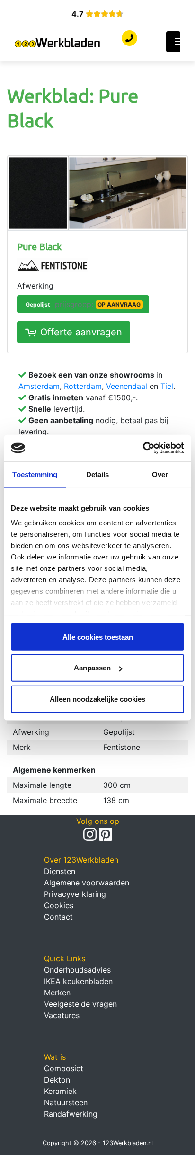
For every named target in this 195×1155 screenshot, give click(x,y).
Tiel (166, 386)
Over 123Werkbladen (81, 860)
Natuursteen (66, 1102)
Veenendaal (126, 386)
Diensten (59, 871)
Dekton (57, 1079)
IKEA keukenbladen (78, 981)
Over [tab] (160, 474)
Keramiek (60, 1091)
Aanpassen (92, 668)
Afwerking (35, 285)
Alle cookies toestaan (97, 636)
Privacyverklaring (75, 894)
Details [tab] (97, 474)
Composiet (63, 1068)
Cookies (58, 905)
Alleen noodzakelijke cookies (97, 699)
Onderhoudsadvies (77, 970)
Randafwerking (71, 1114)
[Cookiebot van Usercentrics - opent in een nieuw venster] (142, 448)
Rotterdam (83, 386)
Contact (58, 916)
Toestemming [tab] (34, 474)
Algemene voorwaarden (86, 882)
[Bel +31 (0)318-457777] (129, 38)
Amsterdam (39, 386)
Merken (57, 992)
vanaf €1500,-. (83, 397)
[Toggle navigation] (173, 41)
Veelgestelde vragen (80, 1004)
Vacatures (62, 1015)
